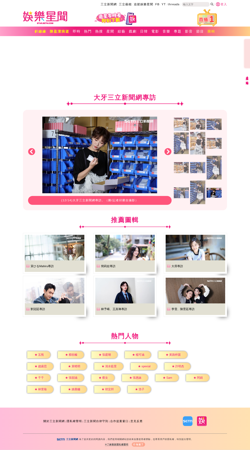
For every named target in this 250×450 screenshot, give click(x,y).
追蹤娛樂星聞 (143, 4)
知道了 (140, 444)
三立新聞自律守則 (96, 421)
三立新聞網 (109, 4)
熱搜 (99, 31)
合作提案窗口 (119, 421)
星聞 (110, 31)
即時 (77, 31)
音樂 (166, 31)
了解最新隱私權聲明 (117, 444)
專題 (178, 31)
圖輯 (211, 31)
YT (164, 4)
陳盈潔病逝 (59, 31)
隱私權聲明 (74, 421)
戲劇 (133, 31)
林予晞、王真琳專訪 (114, 309)
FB (157, 4)
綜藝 (122, 31)
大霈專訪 (177, 266)
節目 (200, 31)
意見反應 (136, 421)
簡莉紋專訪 (108, 266)
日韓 (144, 31)
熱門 (88, 31)
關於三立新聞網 (54, 421)
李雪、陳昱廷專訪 (183, 309)
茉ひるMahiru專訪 (42, 266)
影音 (189, 31)
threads (174, 4)
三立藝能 (125, 4)
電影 (155, 31)
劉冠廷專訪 (38, 309)
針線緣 (40, 31)
